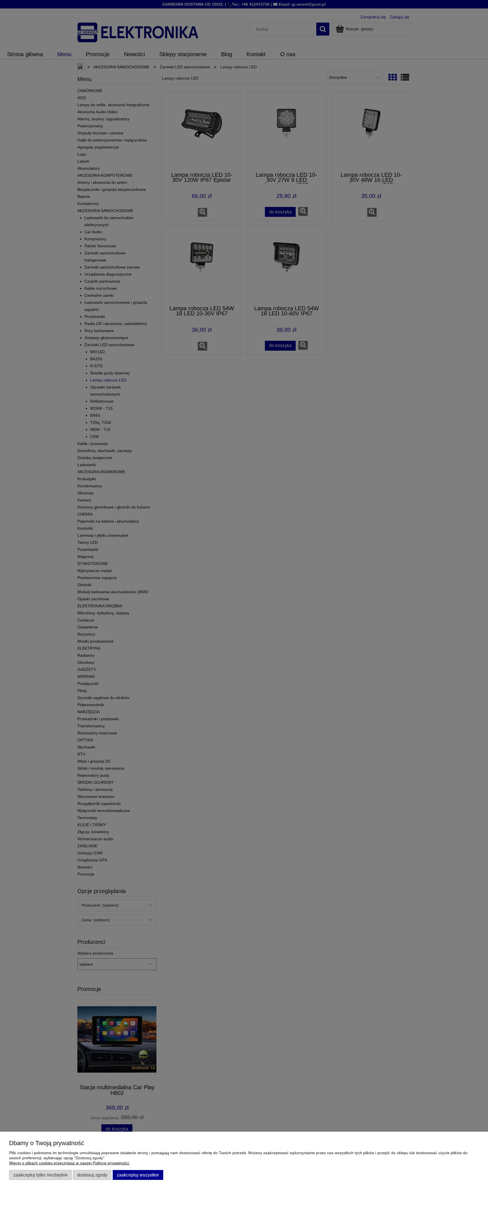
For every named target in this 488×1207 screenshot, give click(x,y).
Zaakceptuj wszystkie (138, 1174)
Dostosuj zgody (92, 1174)
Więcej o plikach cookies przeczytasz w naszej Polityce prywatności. (69, 1163)
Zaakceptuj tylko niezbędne (40, 1174)
